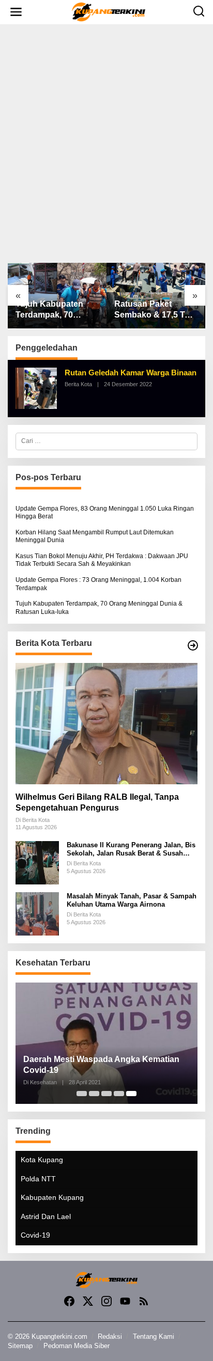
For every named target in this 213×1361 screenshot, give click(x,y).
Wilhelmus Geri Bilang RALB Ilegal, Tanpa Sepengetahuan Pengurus (97, 802)
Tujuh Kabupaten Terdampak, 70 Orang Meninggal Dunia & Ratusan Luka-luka (49, 310)
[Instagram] (106, 1301)
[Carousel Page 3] (106, 1093)
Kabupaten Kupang (52, 1197)
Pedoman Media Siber (76, 1346)
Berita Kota (78, 384)
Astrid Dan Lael (46, 1216)
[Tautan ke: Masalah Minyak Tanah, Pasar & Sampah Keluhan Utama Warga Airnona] (37, 913)
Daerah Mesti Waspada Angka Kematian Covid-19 (101, 1064)
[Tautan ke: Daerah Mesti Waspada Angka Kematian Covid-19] (106, 1043)
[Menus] (16, 12)
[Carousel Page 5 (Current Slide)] (131, 1093)
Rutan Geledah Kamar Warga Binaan (130, 372)
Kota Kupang (42, 1160)
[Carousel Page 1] (82, 1093)
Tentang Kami (153, 1336)
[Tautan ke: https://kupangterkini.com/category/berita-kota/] (193, 645)
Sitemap (20, 1346)
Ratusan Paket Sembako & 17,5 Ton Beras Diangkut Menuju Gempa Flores (154, 310)
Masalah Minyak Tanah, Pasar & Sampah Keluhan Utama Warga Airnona (131, 900)
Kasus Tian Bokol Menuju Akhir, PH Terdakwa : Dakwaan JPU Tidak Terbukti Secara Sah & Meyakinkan (102, 560)
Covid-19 (35, 1235)
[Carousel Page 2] (94, 1093)
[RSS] (143, 1301)
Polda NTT (38, 1179)
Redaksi (110, 1336)
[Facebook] (69, 1301)
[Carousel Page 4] (119, 1093)
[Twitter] (88, 1301)
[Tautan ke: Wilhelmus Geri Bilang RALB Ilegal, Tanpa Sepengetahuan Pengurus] (106, 723)
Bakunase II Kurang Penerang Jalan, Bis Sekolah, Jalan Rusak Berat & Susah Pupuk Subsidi (131, 849)
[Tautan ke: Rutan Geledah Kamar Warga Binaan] (36, 387)
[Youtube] (125, 1301)
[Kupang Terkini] (108, 11)
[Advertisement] (106, 143)
